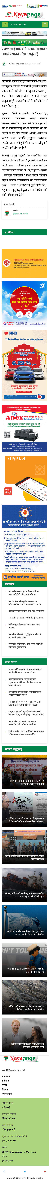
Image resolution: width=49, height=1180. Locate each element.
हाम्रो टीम (5, 1081)
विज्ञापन (5, 1089)
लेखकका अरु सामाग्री (20, 214)
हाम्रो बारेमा (6, 1076)
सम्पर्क (4, 1085)
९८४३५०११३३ (7, 1161)
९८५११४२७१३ (7, 1152)
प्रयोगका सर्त (7, 1094)
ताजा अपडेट (11, 662)
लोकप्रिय (9, 584)
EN (5, 24)
